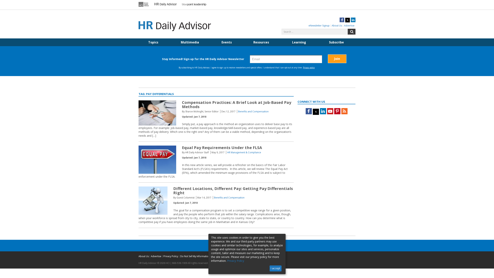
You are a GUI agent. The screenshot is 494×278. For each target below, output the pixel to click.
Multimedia (190, 42)
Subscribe (336, 42)
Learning (299, 42)
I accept (275, 268)
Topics (153, 42)
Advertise (349, 25)
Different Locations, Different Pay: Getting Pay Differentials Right (233, 190)
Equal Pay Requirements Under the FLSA (222, 147)
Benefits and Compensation (253, 111)
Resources (261, 42)
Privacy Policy (170, 256)
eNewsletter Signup (319, 25)
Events (227, 42)
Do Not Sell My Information (195, 256)
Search (351, 32)
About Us (337, 25)
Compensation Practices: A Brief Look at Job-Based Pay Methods (236, 104)
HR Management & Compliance (244, 152)
